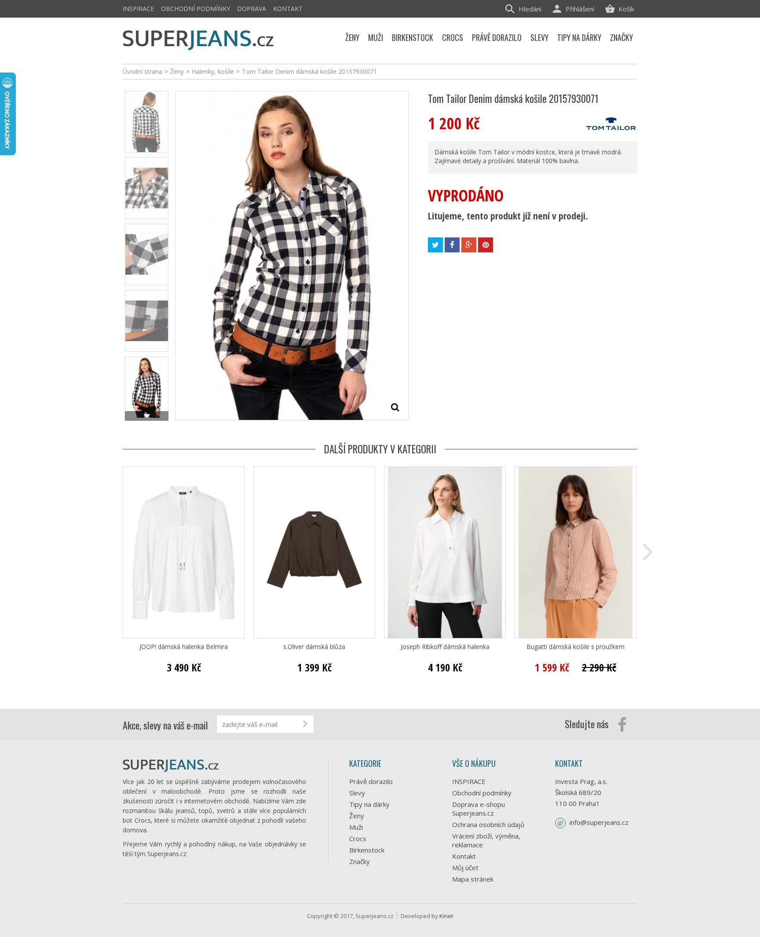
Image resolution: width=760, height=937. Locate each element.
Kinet (446, 916)
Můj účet (465, 867)
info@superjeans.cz (599, 822)
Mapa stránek (472, 879)
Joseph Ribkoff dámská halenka (445, 647)
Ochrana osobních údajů (488, 824)
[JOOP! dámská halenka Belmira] (184, 552)
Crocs (357, 838)
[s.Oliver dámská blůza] (314, 552)
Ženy (356, 815)
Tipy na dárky (369, 804)
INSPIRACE (138, 8)
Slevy (357, 792)
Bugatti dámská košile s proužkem (575, 647)
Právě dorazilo (371, 781)
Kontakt (288, 8)
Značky (359, 861)
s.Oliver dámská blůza (314, 647)
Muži (356, 827)
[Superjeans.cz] (198, 38)
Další (146, 416)
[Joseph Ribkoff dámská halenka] (445, 552)
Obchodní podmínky (195, 8)
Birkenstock (366, 850)
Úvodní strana (142, 71)
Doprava (251, 8)
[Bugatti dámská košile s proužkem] (575, 552)
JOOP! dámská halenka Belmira (183, 647)
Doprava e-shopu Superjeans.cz (478, 808)
